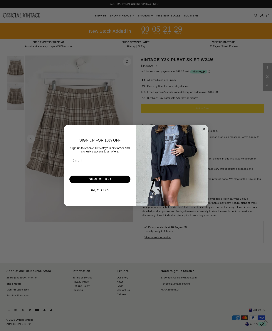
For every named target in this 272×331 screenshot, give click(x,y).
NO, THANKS (100, 190)
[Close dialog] (204, 129)
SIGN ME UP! (100, 179)
